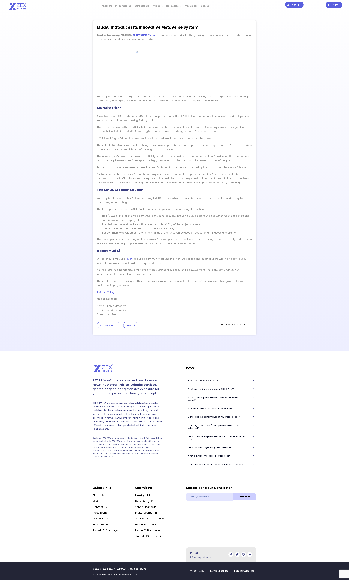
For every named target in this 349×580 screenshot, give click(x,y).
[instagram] (243, 554)
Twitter (101, 292)
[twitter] (237, 554)
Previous (108, 325)
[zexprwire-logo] (18, 3)
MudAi (151, 35)
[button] (221, 380)
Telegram (113, 292)
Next (129, 325)
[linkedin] (249, 554)
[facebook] (230, 554)
